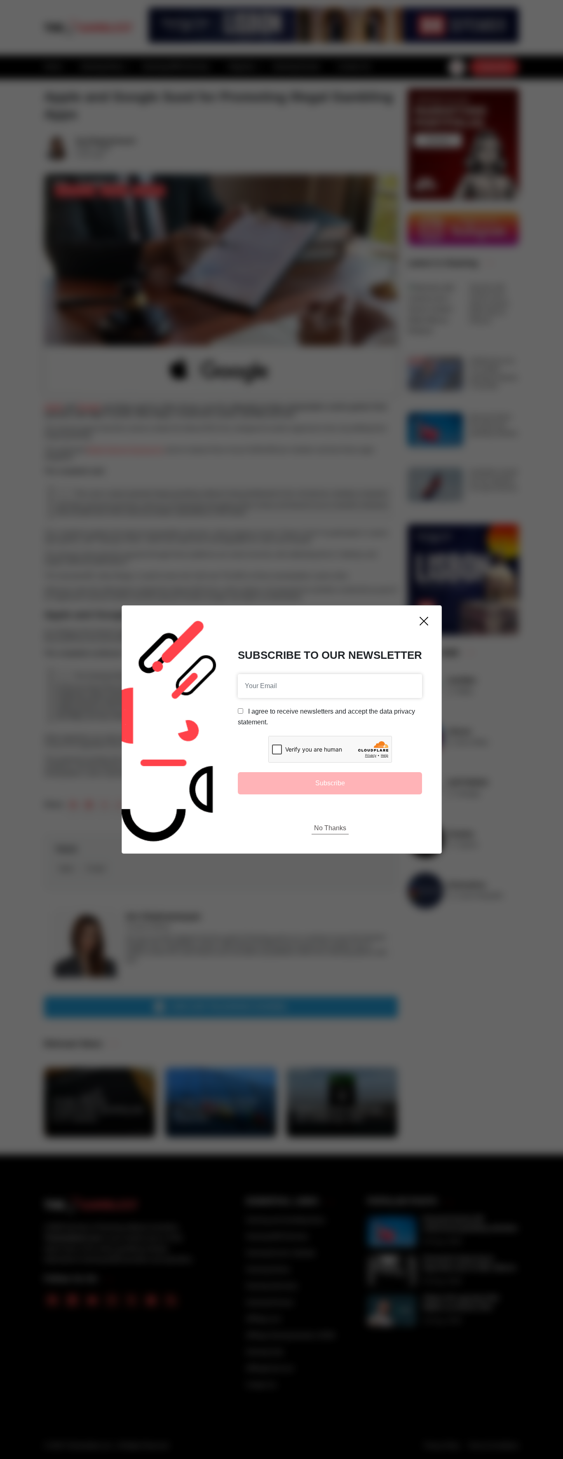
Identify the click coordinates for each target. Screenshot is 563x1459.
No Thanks (330, 827)
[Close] (424, 621)
